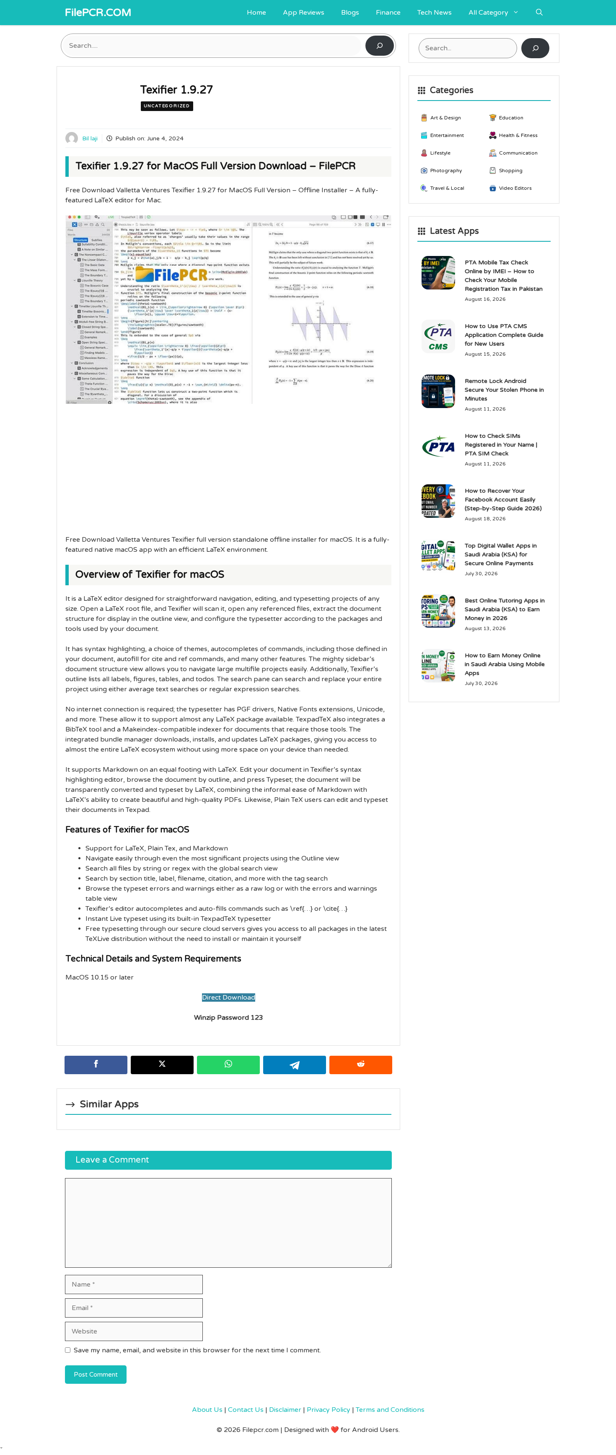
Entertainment (447, 135)
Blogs (350, 12)
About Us (207, 1410)
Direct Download (228, 997)
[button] (539, 12)
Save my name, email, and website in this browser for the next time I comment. (197, 1350)
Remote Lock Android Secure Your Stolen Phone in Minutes (504, 389)
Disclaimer (285, 1410)
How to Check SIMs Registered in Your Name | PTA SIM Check (501, 444)
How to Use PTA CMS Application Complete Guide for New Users (504, 335)
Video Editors (515, 188)
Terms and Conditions (390, 1410)
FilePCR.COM (98, 12)
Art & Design (445, 118)
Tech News (434, 12)
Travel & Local (447, 188)
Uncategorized (167, 106)
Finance (388, 12)
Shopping (511, 170)
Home (256, 12)
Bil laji (90, 138)
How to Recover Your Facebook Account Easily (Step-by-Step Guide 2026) (503, 499)
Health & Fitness (518, 135)
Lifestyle (440, 153)
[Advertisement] (228, 472)
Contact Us (246, 1410)
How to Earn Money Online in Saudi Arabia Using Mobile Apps (505, 664)
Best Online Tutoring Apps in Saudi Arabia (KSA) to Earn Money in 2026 (505, 609)
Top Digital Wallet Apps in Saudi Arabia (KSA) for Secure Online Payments (501, 554)
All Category (488, 12)
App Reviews (303, 12)
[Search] (379, 46)
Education (511, 118)
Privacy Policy (328, 1410)
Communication (518, 153)
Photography (446, 170)
